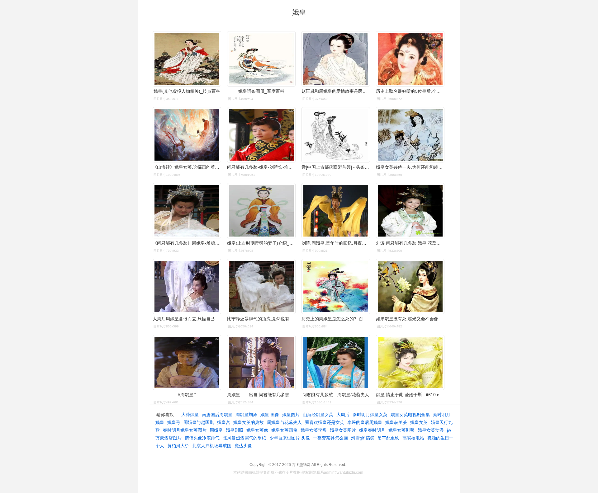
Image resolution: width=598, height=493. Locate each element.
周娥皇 (216, 430)
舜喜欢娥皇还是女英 (324, 422)
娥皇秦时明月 (372, 430)
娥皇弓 (173, 422)
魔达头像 (243, 445)
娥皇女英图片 (343, 430)
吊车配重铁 (388, 437)
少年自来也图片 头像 (289, 437)
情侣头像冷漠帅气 (202, 437)
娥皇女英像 (257, 430)
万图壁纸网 (301, 464)
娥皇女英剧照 (401, 430)
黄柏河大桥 (178, 445)
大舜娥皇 (190, 414)
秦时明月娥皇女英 (370, 414)
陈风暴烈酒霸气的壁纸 (244, 437)
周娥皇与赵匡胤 (198, 422)
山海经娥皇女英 (318, 414)
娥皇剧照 (234, 430)
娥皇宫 (223, 422)
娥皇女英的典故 (248, 422)
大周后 (342, 414)
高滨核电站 (413, 437)
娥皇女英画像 (284, 430)
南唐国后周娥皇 (217, 414)
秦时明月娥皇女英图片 (184, 430)
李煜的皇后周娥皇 (364, 422)
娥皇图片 (291, 414)
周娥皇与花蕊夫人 (284, 422)
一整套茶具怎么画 (330, 437)
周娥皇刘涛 (246, 414)
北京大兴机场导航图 (211, 445)
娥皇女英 (419, 422)
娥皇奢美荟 (396, 422)
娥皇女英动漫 (431, 430)
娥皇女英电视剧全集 (410, 414)
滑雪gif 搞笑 (362, 437)
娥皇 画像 (269, 414)
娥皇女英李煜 (314, 430)
